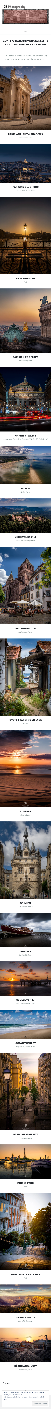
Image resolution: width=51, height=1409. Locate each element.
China (30, 1369)
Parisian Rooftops (25, 357)
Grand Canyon (25, 1317)
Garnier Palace (25, 435)
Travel (45, 439)
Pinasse (25, 951)
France (15, 439)
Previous (6, 1382)
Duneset (25, 811)
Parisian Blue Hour (26, 187)
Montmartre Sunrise (25, 1274)
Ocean (28, 815)
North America (28, 1321)
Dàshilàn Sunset (25, 1366)
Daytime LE (23, 955)
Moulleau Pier (25, 1000)
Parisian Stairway (25, 1134)
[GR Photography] (25, 14)
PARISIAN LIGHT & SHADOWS (25, 134)
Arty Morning (25, 278)
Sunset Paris (25, 1183)
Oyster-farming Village (25, 720)
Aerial (19, 190)
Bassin (25, 488)
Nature (20, 1321)
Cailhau (25, 903)
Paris (30, 138)
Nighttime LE (33, 439)
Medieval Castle (25, 537)
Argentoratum (25, 628)
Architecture (23, 138)
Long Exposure (23, 439)
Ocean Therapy (25, 1043)
